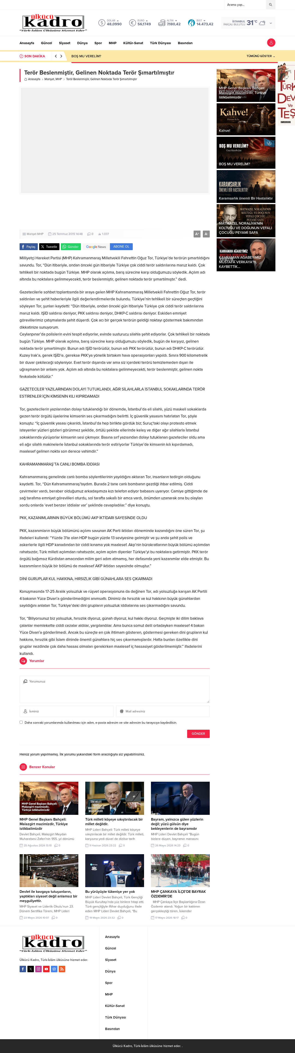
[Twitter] (30, 969)
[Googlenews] (54, 969)
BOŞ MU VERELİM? (86, 56)
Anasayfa (34, 79)
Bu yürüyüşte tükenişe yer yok (110, 891)
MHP (59, 79)
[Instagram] (38, 969)
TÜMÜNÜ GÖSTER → (261, 56)
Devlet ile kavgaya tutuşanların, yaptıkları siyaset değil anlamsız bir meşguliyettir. (48, 896)
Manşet (49, 79)
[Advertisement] (115, 212)
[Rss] (62, 969)
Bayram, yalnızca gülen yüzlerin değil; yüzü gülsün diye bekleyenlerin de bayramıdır (177, 824)
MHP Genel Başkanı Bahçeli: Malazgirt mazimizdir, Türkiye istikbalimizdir (44, 824)
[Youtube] (46, 969)
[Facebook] (23, 969)
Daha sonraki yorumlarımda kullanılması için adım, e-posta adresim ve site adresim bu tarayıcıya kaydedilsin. (101, 723)
